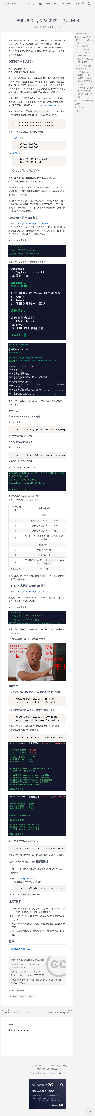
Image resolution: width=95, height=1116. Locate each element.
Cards (62, 1073)
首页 (27, 4)
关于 (77, 4)
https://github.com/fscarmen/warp (33, 223)
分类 (41, 4)
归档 (48, 4)
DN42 (69, 4)
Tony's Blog (61, 1065)
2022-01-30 (38, 27)
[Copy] (63, 122)
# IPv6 (31, 996)
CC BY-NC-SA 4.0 (37, 980)
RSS (62, 4)
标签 (34, 4)
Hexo (45, 1073)
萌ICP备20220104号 (47, 1069)
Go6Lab (16, 153)
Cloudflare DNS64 (50, 105)
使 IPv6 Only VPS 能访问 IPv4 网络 (27, 960)
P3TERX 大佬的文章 (21, 949)
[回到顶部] (90, 1111)
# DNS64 (13, 996)
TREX (14, 138)
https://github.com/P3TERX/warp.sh (34, 591)
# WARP (22, 996)
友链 (55, 4)
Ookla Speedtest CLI (26, 878)
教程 (44, 27)
